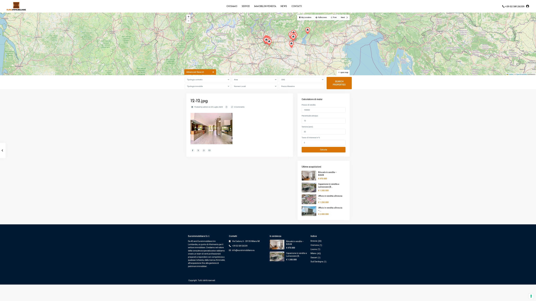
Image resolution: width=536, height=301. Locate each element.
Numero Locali (240, 86)
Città (283, 80)
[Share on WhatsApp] (204, 150)
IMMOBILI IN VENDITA (265, 6)
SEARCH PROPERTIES (339, 83)
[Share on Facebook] (193, 150)
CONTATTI (296, 6)
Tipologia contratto (195, 80)
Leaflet (510, 74)
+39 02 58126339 (514, 6)
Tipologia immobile (195, 86)
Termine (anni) (307, 127)
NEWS (284, 6)
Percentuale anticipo (310, 116)
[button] (292, 44)
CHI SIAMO (231, 6)
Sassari (314, 257)
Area (236, 80)
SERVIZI (246, 6)
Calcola (323, 150)
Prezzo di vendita (308, 105)
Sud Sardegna (317, 261)
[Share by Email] (209, 150)
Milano (313, 253)
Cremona (315, 245)
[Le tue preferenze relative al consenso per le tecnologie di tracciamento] (531, 296)
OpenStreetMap (521, 74)
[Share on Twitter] (198, 150)
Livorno (314, 249)
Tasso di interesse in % (311, 138)
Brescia (314, 241)
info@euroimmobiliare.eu (243, 250)
